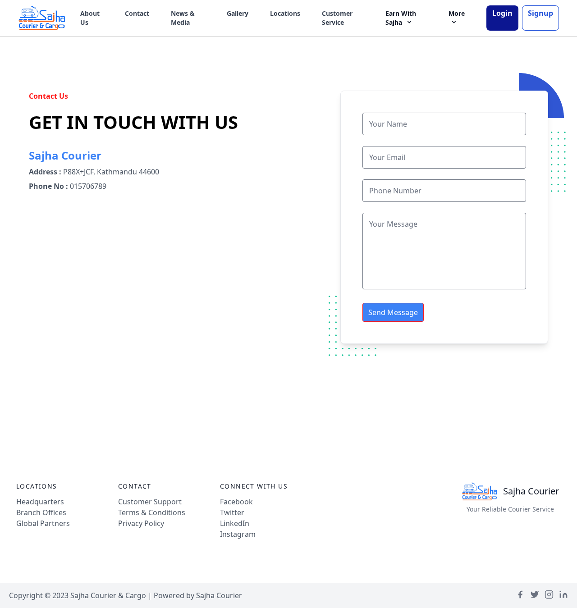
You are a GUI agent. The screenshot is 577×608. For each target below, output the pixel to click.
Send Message (393, 312)
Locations (285, 13)
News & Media (183, 18)
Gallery (237, 13)
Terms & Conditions (151, 512)
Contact (137, 13)
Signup (540, 13)
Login (502, 13)
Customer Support (150, 502)
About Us (90, 18)
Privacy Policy (141, 523)
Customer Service (337, 18)
